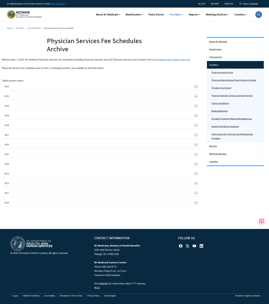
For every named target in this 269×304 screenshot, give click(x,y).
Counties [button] (239, 15)
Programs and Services (222, 72)
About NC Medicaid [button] (107, 15)
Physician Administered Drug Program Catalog (233, 80)
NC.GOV (201, 3)
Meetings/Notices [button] (216, 15)
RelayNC (103, 283)
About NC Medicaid (218, 41)
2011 (6, 193)
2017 (6, 134)
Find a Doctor (156, 15)
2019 (6, 115)
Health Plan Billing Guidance (225, 126)
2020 (6, 105)
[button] (258, 14)
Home (9, 28)
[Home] (24, 11)
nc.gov (15, 295)
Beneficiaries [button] (133, 15)
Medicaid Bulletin (219, 111)
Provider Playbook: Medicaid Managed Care (231, 118)
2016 (6, 144)
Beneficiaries (215, 49)
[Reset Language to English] (240, 4)
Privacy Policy (93, 295)
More (97, 288)
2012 (6, 183)
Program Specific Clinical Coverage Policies (232, 95)
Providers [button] (175, 15)
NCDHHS (215, 3)
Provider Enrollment (221, 88)
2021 (6, 96)
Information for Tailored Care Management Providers (232, 136)
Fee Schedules (34, 28)
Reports (213, 146)
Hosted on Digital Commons (247, 295)
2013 (6, 173)
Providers (20, 28)
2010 (6, 202)
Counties (213, 161)
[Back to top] (261, 221)
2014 (6, 164)
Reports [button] (193, 15)
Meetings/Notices (217, 153)
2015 (6, 154)
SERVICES (228, 3)
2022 (6, 86)
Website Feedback (31, 295)
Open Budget (110, 295)
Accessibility (49, 295)
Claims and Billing (220, 103)
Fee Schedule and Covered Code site (171, 59)
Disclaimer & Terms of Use (71, 295)
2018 (6, 125)
